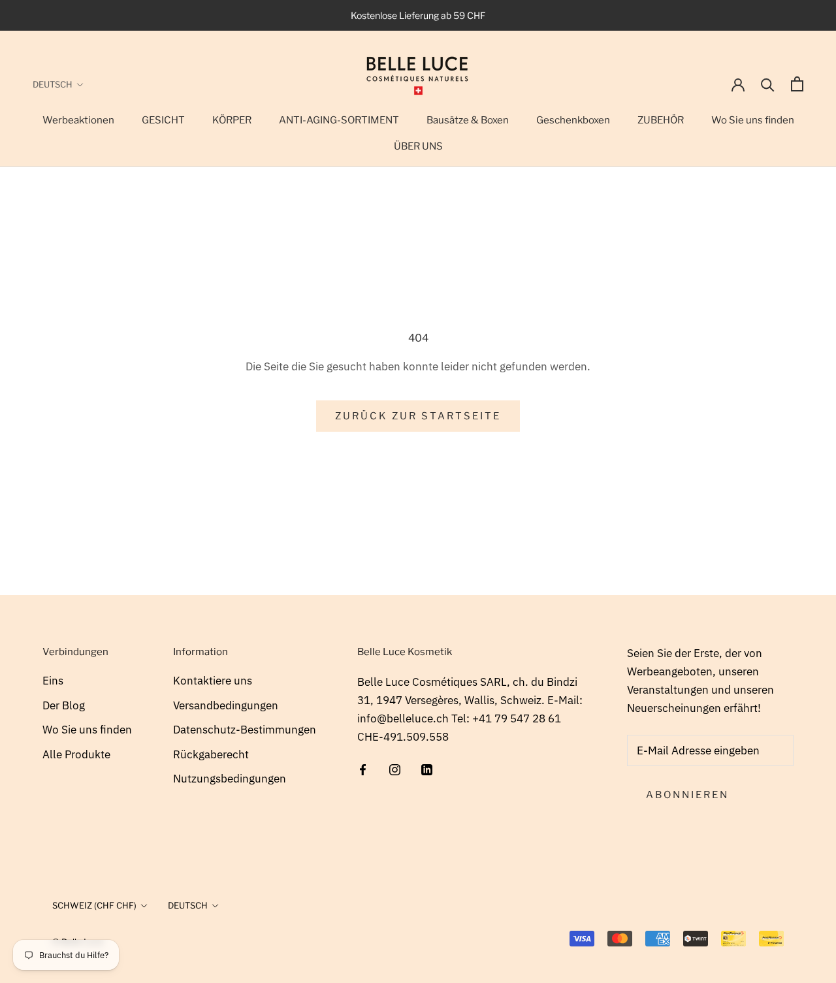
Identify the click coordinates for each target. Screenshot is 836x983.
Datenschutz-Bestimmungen (244, 729)
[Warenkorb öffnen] (797, 83)
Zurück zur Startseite (418, 416)
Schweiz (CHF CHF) (94, 905)
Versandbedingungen (225, 705)
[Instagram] (394, 768)
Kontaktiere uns (212, 680)
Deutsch (52, 84)
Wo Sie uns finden (87, 729)
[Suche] (768, 84)
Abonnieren (687, 795)
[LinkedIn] (426, 768)
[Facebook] (362, 768)
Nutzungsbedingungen (229, 778)
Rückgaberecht (211, 754)
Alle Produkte (76, 754)
